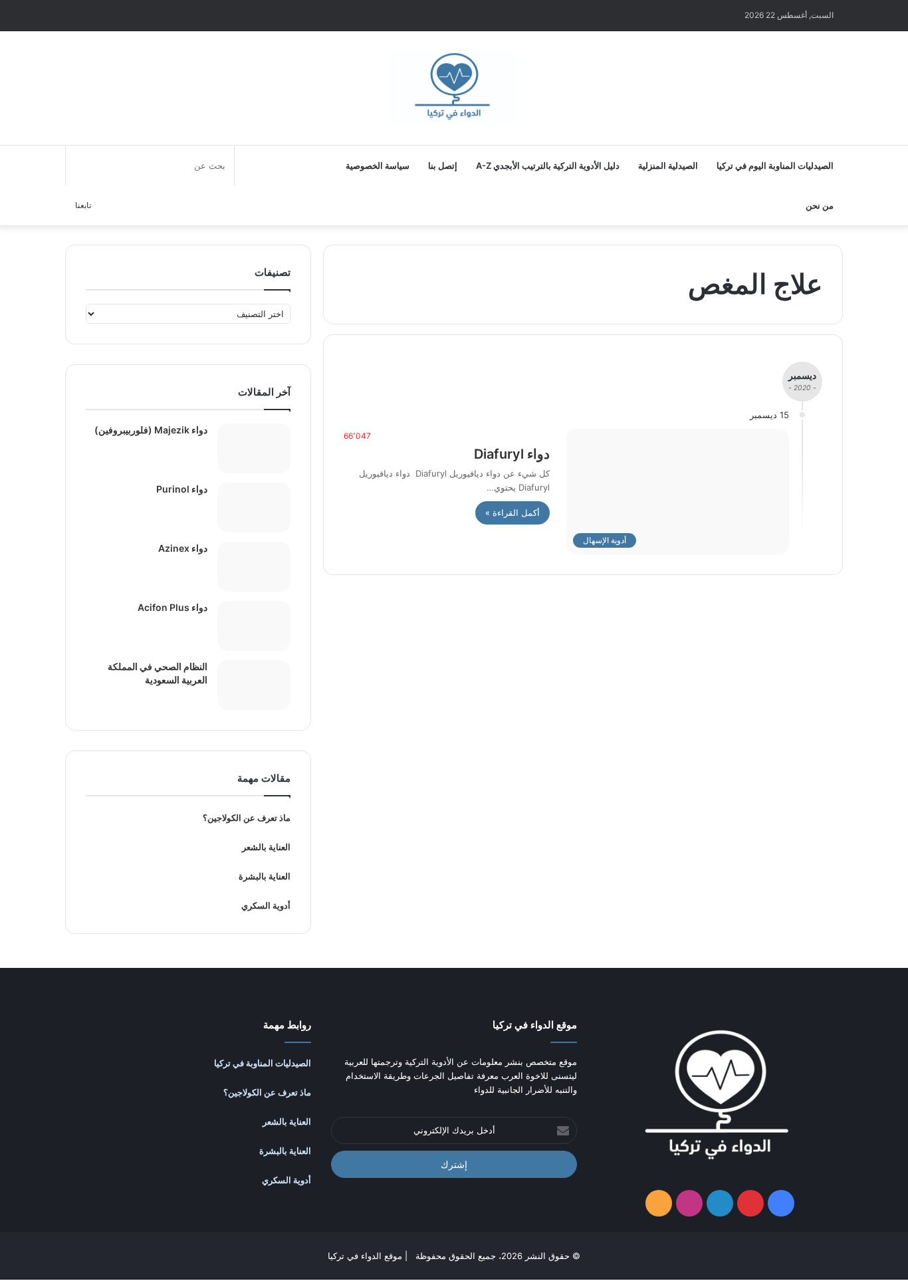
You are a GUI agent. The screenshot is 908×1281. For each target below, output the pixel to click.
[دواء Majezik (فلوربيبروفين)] (253, 448)
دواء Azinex (182, 548)
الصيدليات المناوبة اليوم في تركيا (775, 165)
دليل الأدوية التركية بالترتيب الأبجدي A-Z (548, 165)
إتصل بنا (442, 165)
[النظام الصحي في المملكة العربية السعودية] (253, 685)
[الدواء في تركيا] (454, 88)
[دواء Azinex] (253, 567)
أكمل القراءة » (512, 512)
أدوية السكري (265, 905)
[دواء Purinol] (253, 507)
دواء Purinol (181, 489)
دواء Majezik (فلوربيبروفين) (150, 429)
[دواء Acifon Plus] (253, 626)
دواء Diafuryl (512, 454)
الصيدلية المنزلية (668, 165)
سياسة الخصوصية (377, 165)
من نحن (820, 205)
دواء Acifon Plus (172, 607)
